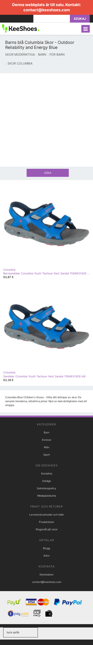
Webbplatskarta (46, 495)
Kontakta (46, 473)
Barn (46, 432)
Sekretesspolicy (46, 488)
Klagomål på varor (47, 529)
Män (46, 447)
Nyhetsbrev (47, 574)
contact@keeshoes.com (46, 10)
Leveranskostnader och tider (46, 514)
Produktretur (46, 522)
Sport (46, 454)
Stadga (46, 481)
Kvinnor (46, 439)
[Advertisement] (46, 120)
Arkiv (46, 555)
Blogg (46, 548)
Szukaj (80, 18)
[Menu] (85, 29)
